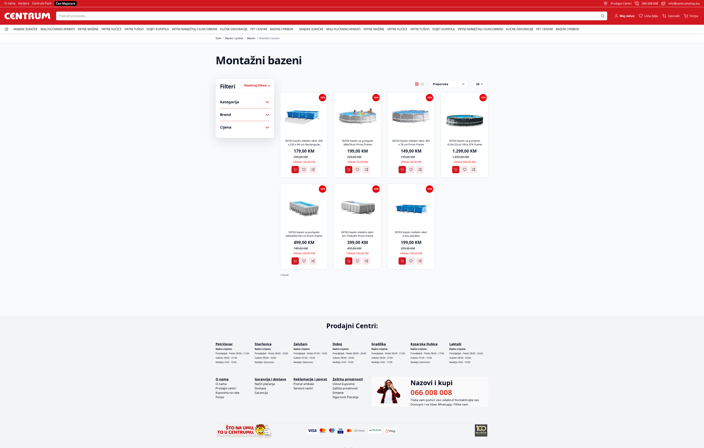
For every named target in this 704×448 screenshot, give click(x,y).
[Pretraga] (604, 16)
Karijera (23, 3)
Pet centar (258, 29)
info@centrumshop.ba (684, 3)
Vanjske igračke (25, 29)
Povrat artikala (304, 384)
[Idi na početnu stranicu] (27, 16)
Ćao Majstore (65, 3)
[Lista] (422, 84)
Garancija (261, 393)
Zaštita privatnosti (345, 388)
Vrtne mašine (88, 29)
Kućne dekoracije (233, 29)
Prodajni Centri (621, 3)
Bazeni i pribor (281, 29)
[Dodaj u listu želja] (304, 169)
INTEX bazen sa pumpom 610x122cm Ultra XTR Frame (465, 142)
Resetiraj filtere (257, 85)
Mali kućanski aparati (58, 29)
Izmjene (338, 393)
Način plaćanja (265, 384)
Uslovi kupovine (344, 384)
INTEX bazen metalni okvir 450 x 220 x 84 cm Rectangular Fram (304, 144)
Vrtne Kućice (111, 29)
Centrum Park (42, 3)
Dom (218, 38)
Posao (220, 397)
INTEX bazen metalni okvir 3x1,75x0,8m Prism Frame (357, 234)
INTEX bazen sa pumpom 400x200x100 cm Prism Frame (304, 234)
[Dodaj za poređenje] (312, 169)
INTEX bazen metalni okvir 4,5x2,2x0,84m (411, 234)
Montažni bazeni (269, 38)
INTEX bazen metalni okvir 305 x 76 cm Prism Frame (411, 142)
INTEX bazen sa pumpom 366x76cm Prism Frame (357, 142)
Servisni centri (303, 388)
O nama (9, 3)
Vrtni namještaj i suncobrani (194, 29)
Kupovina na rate (227, 393)
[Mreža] (417, 84)
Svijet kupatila (157, 29)
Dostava (260, 388)
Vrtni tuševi (134, 29)
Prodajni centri (226, 388)
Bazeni (251, 38)
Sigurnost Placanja (345, 397)
